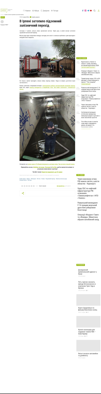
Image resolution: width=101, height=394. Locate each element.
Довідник (46, 10)
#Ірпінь (28, 178)
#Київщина (33, 178)
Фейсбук (35, 167)
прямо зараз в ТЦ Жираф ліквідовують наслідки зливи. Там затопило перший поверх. (51, 164)
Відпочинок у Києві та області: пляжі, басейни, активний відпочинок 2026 (90, 63)
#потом (38, 178)
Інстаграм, (42, 167)
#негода (29, 180)
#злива (43, 178)
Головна (2, 14)
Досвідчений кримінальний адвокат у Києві (87, 272)
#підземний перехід (50, 178)
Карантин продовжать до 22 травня (52, 172)
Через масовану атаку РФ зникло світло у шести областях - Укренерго (89, 106)
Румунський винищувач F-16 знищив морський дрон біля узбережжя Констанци (90, 89)
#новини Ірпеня (23, 180)
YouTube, (54, 167)
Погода (55, 10)
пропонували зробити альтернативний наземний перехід (58, 85)
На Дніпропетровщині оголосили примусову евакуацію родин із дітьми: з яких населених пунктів (90, 114)
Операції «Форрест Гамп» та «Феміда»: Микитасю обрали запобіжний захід (90, 72)
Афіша (36, 10)
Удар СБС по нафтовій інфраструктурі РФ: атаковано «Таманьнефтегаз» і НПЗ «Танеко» (90, 97)
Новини (28, 10)
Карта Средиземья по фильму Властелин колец (87, 309)
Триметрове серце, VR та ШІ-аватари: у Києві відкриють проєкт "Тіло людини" (90, 80)
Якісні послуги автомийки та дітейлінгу (88, 355)
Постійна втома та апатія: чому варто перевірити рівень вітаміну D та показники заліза (89, 124)
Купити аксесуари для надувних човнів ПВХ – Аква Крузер (87, 332)
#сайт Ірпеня (23, 178)
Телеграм (47, 167)
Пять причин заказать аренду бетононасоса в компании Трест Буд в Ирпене (87, 285)
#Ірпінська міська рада (61, 178)
